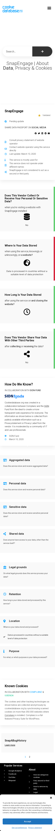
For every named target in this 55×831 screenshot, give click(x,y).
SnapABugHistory (15, 740)
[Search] (42, 51)
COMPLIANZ (36, 692)
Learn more (10, 745)
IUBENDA (9, 695)
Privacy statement (35, 828)
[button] (51, 797)
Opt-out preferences (19, 828)
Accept (27, 821)
